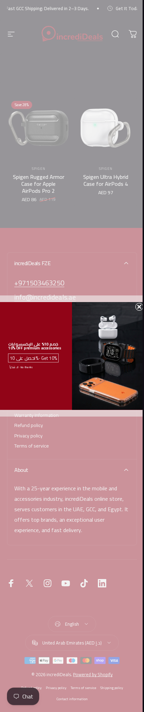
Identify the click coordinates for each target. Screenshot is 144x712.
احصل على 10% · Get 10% (33, 358)
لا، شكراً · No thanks (21, 367)
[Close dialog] (139, 306)
